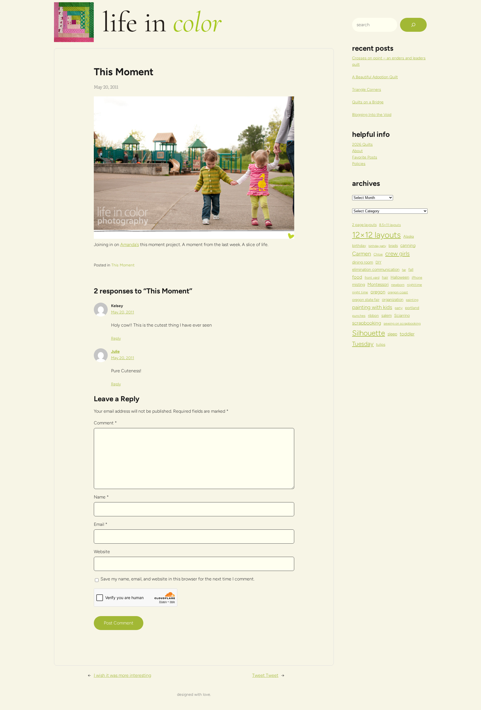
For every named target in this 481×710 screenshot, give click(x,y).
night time (360, 292)
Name (101, 497)
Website (102, 551)
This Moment (122, 265)
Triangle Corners (366, 89)
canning (408, 245)
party (399, 308)
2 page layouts (364, 224)
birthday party (377, 246)
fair (404, 270)
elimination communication (375, 269)
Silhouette (368, 333)
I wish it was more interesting (122, 675)
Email (100, 524)
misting (358, 284)
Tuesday (363, 343)
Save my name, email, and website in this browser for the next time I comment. (177, 579)
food (357, 277)
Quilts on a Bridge (368, 102)
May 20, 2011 (122, 312)
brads (393, 245)
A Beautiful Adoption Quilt (375, 77)
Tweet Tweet (265, 675)
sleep (392, 334)
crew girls (397, 253)
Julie (115, 351)
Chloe (378, 254)
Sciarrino (402, 315)
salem (386, 315)
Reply (116, 338)
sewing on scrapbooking (402, 323)
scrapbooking (366, 323)
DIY (378, 262)
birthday (359, 245)
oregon (377, 292)
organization (392, 299)
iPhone (417, 277)
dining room (362, 262)
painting (412, 300)
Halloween (400, 277)
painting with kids (372, 307)
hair (385, 277)
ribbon (373, 315)
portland (412, 307)
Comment (105, 422)
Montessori (378, 284)
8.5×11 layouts (390, 225)
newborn (397, 285)
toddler (407, 334)
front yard (372, 277)
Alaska (408, 236)
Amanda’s (129, 244)
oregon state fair (365, 299)
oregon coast (398, 292)
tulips (380, 344)
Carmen (361, 253)
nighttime (414, 285)
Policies (358, 163)
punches (358, 315)
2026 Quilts (362, 144)
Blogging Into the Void (371, 114)
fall (410, 269)
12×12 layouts (376, 235)
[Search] (413, 25)
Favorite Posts (364, 157)
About (357, 151)
